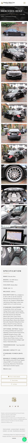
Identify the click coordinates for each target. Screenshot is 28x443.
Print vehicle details (14, 377)
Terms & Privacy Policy (17, 436)
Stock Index (14, 380)
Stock (7, 14)
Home (2, 14)
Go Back (14, 384)
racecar (14, 438)
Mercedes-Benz (14, 14)
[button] (24, 439)
